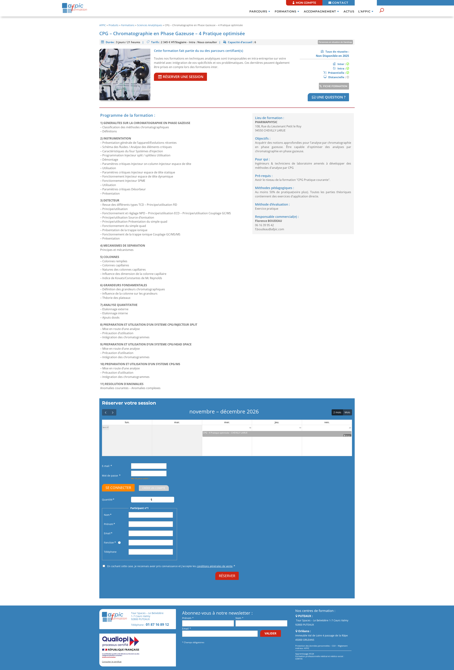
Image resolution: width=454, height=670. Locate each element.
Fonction (109, 542)
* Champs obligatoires (193, 642)
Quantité (107, 499)
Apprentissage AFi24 (304, 653)
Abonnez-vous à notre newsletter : (217, 613)
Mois (347, 412)
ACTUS (349, 11)
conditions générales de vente (214, 566)
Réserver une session (183, 76)
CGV (334, 645)
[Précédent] (105, 412)
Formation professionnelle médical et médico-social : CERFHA (319, 657)
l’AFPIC (364, 11)
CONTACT (340, 2)
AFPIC (102, 25)
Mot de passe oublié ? (140, 478)
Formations (285, 11)
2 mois (337, 412)
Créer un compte (153, 488)
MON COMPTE (306, 2)
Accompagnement (320, 11)
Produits (113, 25)
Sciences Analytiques (149, 25)
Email (107, 533)
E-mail (106, 466)
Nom (107, 514)
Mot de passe (110, 475)
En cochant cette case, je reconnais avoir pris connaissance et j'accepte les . (170, 566)
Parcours (258, 11)
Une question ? (331, 97)
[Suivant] (112, 412)
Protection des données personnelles (312, 645)
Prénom (108, 524)
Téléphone (110, 551)
